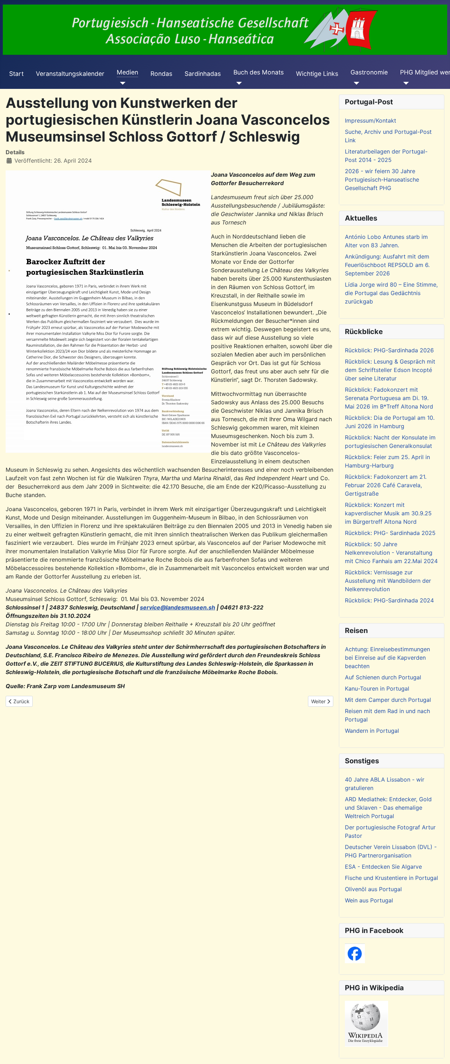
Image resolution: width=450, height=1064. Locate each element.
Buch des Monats (258, 72)
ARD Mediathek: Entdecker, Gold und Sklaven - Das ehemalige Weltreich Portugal (388, 808)
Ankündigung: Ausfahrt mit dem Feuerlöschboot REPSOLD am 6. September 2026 (387, 265)
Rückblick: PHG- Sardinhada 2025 (390, 532)
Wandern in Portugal (372, 730)
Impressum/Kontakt (370, 120)
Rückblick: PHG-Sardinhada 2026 (389, 350)
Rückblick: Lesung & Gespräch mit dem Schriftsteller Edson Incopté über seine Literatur (390, 370)
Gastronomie (369, 72)
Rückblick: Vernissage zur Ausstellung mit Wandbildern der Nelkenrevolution (388, 581)
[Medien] (121, 83)
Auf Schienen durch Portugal (383, 677)
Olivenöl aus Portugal (373, 889)
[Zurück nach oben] (437, 1051)
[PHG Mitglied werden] (404, 83)
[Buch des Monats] (237, 83)
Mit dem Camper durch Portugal (388, 699)
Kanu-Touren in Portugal (377, 688)
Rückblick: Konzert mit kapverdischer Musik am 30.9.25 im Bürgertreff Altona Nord (388, 513)
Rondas (161, 73)
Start (16, 73)
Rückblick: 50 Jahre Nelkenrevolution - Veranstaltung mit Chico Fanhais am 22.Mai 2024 (391, 552)
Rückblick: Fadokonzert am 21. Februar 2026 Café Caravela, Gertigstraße (385, 485)
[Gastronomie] (355, 83)
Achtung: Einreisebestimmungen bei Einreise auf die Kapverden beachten (387, 658)
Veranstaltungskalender (70, 73)
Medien (127, 72)
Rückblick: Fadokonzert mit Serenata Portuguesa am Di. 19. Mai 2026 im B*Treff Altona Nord (389, 398)
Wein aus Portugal (369, 900)
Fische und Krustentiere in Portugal (391, 877)
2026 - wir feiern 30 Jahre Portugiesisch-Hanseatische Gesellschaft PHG (382, 179)
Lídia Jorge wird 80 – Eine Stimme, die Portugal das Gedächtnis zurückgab (391, 293)
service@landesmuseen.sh (177, 607)
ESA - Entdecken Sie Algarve (383, 866)
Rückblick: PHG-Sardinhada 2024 (389, 600)
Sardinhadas (203, 73)
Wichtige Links (317, 73)
